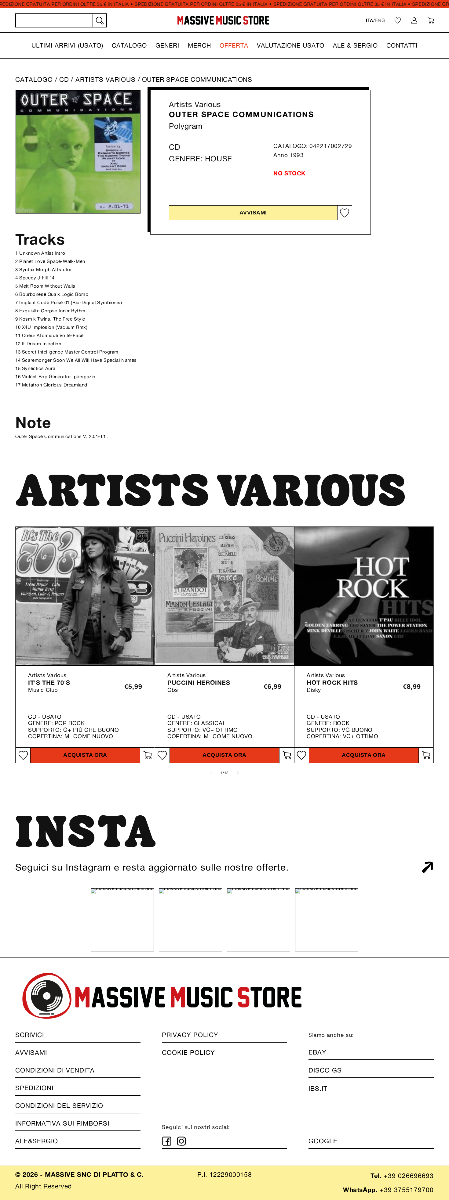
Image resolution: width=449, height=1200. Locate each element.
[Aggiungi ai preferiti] (344, 213)
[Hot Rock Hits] (363, 596)
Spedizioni (34, 1088)
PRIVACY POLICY (190, 1035)
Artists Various (195, 104)
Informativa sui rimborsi (62, 1123)
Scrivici (29, 1035)
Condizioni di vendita (55, 1070)
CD (64, 79)
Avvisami (253, 213)
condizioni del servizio (59, 1105)
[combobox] (61, 20)
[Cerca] (99, 20)
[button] (67, 45)
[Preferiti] (397, 20)
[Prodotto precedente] (211, 773)
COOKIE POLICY (188, 1052)
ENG (380, 20)
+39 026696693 (409, 1176)
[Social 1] (167, 1141)
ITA (369, 20)
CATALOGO (34, 79)
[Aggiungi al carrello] (147, 755)
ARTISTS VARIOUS (106, 79)
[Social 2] (181, 1141)
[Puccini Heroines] (224, 596)
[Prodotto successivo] (238, 773)
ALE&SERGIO (36, 1141)
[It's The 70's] (85, 596)
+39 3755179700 (407, 1190)
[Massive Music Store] (223, 20)
